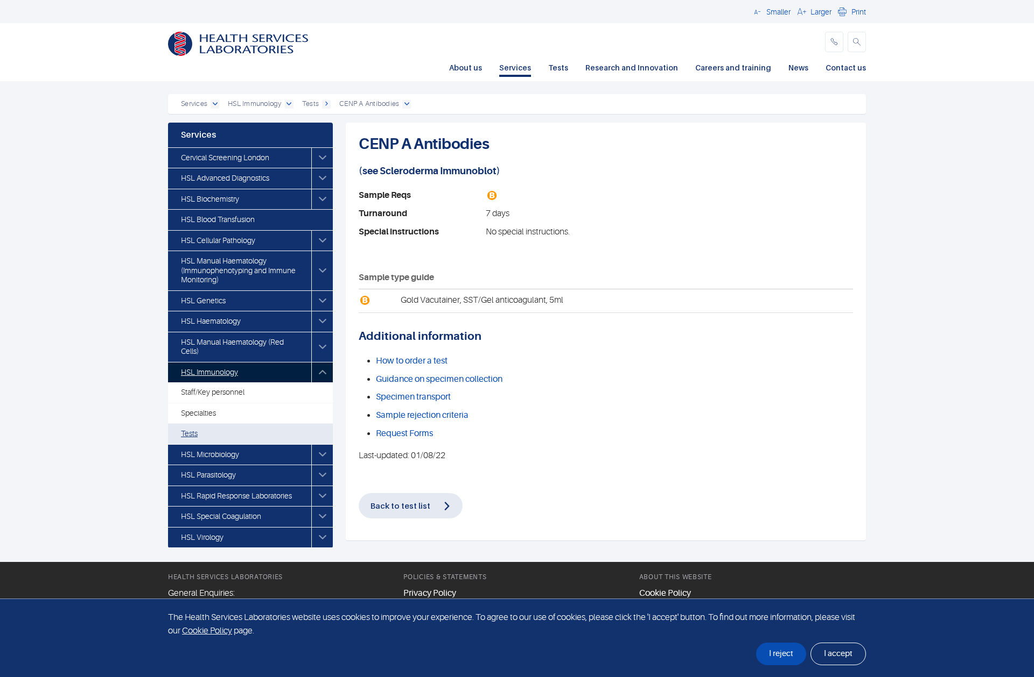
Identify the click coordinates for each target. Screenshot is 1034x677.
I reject (781, 653)
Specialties (198, 413)
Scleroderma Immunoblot (438, 171)
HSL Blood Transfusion (218, 219)
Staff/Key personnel (212, 392)
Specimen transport (413, 397)
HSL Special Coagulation (221, 516)
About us (465, 67)
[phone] (834, 42)
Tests (558, 67)
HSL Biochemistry (210, 199)
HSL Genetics (203, 300)
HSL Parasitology (208, 475)
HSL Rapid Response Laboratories (236, 495)
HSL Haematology (211, 321)
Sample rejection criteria (422, 415)
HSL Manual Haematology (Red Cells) (232, 347)
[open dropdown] (215, 104)
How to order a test (412, 361)
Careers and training (733, 67)
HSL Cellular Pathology (218, 240)
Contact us (846, 67)
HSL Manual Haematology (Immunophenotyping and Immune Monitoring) (238, 270)
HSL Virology (202, 537)
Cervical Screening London (225, 157)
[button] (771, 11)
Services (515, 67)
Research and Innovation (631, 67)
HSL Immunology (209, 372)
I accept (838, 653)
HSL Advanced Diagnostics (225, 178)
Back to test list (400, 505)
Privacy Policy (429, 593)
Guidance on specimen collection (439, 379)
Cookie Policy (665, 593)
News (798, 67)
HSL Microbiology (210, 454)
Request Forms (404, 433)
